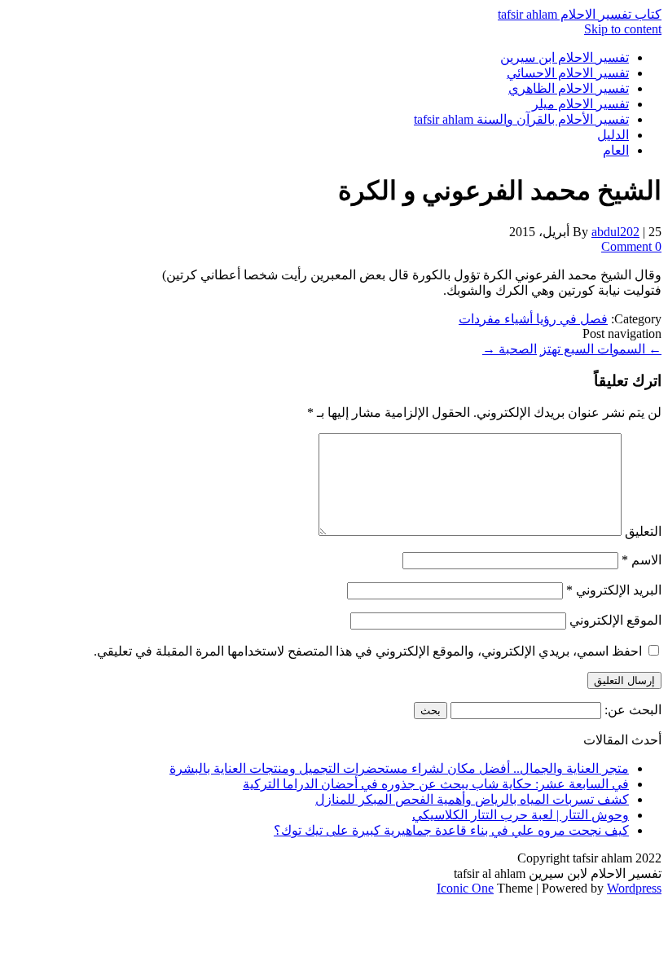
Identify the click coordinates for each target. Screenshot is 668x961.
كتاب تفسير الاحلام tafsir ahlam (579, 14)
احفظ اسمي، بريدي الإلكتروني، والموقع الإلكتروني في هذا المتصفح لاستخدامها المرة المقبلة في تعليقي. (368, 651)
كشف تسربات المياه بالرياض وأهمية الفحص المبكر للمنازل (472, 799)
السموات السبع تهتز (600, 349)
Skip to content (622, 29)
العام (616, 150)
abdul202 (615, 232)
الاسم (641, 560)
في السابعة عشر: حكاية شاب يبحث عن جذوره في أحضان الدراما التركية (436, 784)
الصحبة (509, 349)
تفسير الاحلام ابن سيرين (564, 57)
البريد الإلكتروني (613, 590)
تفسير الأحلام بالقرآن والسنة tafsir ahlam (521, 119)
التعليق (643, 531)
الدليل (613, 135)
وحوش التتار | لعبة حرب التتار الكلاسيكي (520, 815)
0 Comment (631, 246)
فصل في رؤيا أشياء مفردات (533, 319)
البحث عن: (632, 710)
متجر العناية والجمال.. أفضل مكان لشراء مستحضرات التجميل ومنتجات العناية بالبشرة (399, 768)
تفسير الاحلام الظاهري (568, 88)
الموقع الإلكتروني (615, 620)
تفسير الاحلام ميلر (580, 104)
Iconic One (465, 888)
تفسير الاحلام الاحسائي (568, 73)
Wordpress (634, 888)
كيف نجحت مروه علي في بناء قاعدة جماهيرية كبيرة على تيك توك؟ (451, 830)
